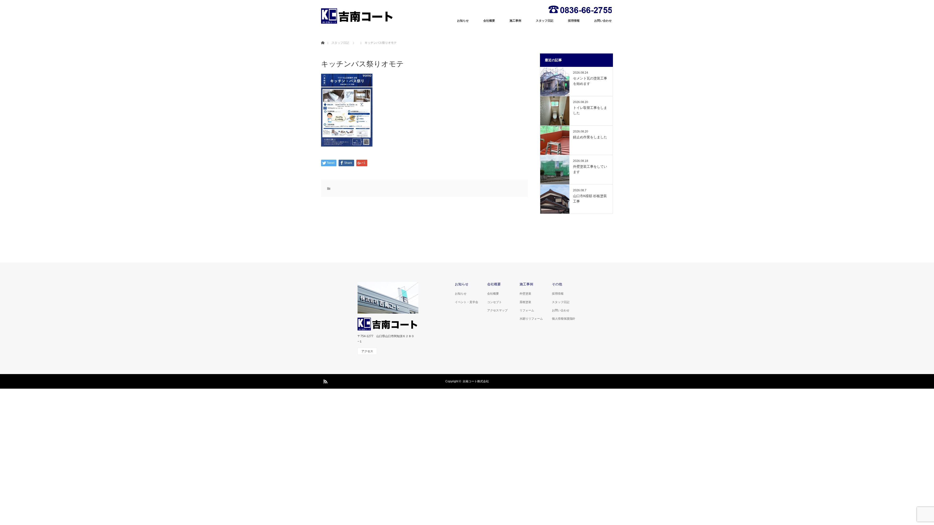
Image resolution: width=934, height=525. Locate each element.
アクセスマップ (497, 310)
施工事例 (515, 20)
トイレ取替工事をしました (590, 110)
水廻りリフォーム (531, 318)
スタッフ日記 (544, 20)
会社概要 (489, 20)
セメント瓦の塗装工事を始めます (590, 81)
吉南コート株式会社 (476, 381)
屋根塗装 (525, 302)
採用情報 (574, 20)
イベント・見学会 (466, 302)
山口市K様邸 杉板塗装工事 (590, 198)
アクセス (367, 351)
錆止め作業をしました (590, 137)
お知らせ (463, 20)
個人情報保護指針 (563, 318)
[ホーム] (322, 37)
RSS (324, 380)
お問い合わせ (603, 20)
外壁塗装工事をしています (590, 169)
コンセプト (494, 302)
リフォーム (527, 310)
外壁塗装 (525, 293)
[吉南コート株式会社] (357, 16)
